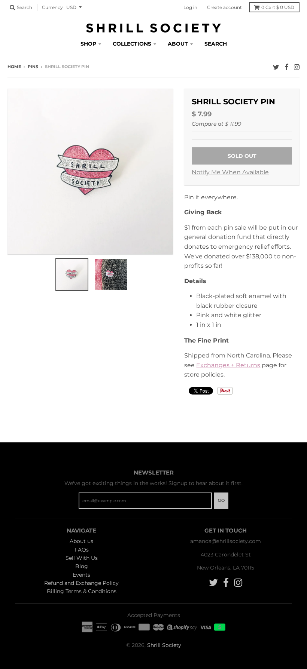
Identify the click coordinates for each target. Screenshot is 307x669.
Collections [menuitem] (132, 43)
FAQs (82, 549)
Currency (52, 7)
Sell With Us (82, 558)
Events (81, 574)
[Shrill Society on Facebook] (287, 67)
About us (81, 541)
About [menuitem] (178, 43)
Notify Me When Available (230, 172)
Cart (277, 7)
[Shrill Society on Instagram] (297, 67)
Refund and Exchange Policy (81, 583)
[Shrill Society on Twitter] (276, 67)
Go (221, 500)
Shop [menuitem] (88, 43)
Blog (81, 566)
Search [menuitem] (215, 43)
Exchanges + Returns (228, 365)
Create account (224, 7)
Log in (190, 7)
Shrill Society (164, 645)
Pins (33, 66)
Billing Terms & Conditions (81, 591)
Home (14, 66)
